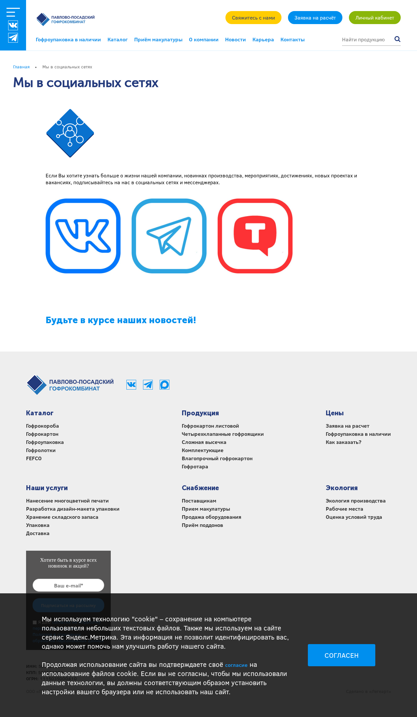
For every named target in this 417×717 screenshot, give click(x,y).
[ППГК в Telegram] (13, 38)
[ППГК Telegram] (148, 388)
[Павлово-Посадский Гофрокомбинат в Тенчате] (255, 236)
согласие (236, 664)
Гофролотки (41, 450)
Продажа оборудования (211, 516)
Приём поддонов (202, 524)
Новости (235, 39)
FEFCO (34, 458)
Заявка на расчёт (315, 17)
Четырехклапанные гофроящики (223, 433)
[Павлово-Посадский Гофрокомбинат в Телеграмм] (169, 236)
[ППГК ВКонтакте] (13, 25)
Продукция (200, 413)
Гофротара (195, 466)
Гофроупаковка (45, 441)
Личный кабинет (374, 17)
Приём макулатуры (158, 39)
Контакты (292, 39)
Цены (335, 413)
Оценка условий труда (354, 516)
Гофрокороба (42, 425)
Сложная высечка (204, 441)
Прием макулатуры (206, 508)
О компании (204, 39)
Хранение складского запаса (62, 516)
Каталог (118, 39)
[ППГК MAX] (164, 388)
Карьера (263, 39)
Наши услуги (47, 488)
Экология (342, 488)
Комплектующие (202, 450)
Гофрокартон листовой (210, 425)
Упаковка (38, 524)
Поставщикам (199, 500)
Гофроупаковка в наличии (68, 39)
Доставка (38, 533)
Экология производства (356, 500)
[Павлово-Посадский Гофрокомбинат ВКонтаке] (83, 236)
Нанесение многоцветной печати (67, 500)
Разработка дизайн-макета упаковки (73, 508)
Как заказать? (343, 441)
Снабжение (200, 488)
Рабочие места (344, 508)
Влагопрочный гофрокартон (217, 458)
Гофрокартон (42, 433)
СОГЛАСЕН (341, 655)
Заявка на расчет (347, 425)
